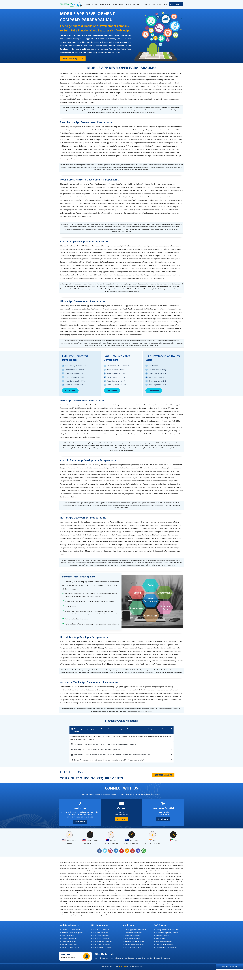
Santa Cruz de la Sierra (88, 904)
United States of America (166, 909)
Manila (98, 890)
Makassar (150, 887)
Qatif (154, 898)
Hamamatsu (109, 879)
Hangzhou (137, 879)
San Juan (144, 901)
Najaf (125, 893)
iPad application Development (134, 941)
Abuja (84, 862)
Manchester (84, 890)
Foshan (87, 876)
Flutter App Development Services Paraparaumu (144, 560)
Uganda (121, 909)
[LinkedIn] (116, 850)
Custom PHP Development (71, 929)
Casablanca (63, 871)
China (163, 871)
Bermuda (94, 868)
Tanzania (145, 906)
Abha (68, 862)
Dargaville (79, 873)
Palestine (172, 895)
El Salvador (147, 873)
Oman (145, 895)
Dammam (63, 873)
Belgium (180, 865)
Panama (66, 898)
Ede (119, 873)
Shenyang (95, 906)
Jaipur (85, 882)
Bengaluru (73, 868)
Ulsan (133, 909)
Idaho (162, 879)
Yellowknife (84, 915)
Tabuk (104, 906)
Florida (76, 876)
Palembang (165, 895)
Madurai (126, 887)
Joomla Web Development (70, 947)
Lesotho (175, 884)
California (122, 868)
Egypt (136, 873)
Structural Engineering (163, 935)
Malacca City (158, 887)
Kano (135, 882)
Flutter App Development (133, 947)
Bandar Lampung (108, 865)
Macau (100, 887)
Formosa (81, 876)
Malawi (165, 887)
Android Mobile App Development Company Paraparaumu (116, 284)
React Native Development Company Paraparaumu (77, 165)
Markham (118, 890)
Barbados (135, 865)
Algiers (178, 862)
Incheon (171, 879)
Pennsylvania (111, 898)
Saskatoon (142, 904)
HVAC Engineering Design (164, 944)
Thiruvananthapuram (81, 909)
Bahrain (87, 865)
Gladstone (180, 876)
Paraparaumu (92, 898)
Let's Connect (176, 4)
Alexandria (167, 862)
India (176, 879)
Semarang (161, 904)
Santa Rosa (105, 904)
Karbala (148, 882)
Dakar (177, 871)
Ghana (153, 876)
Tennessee (179, 906)
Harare (143, 879)
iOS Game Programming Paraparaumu (114, 445)
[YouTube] (132, 850)
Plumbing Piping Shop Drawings (166, 947)
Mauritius (70, 893)
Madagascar (119, 887)
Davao (90, 873)
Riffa (102, 901)
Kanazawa (130, 882)
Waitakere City (121, 912)
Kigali (95, 884)
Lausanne (164, 884)
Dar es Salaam (71, 873)
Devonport (108, 873)
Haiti (84, 879)
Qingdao (159, 898)
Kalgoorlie (117, 882)
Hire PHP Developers (100, 932)
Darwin (85, 873)
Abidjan (73, 862)
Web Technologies (116, 958)
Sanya (130, 904)
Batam (160, 865)
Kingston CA (111, 884)
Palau (160, 895)
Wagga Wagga (111, 912)
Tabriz (100, 906)
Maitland (144, 887)
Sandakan (77, 904)
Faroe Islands (166, 873)
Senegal (171, 904)
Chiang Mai (146, 871)
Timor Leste (108, 909)
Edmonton (131, 873)
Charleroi (128, 871)
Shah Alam (77, 906)
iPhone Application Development (135, 929)
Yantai (73, 915)
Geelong (115, 876)
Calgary (116, 868)
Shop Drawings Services (164, 941)
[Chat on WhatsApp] (143, 850)
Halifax (95, 879)
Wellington (154, 912)
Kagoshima (105, 882)
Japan (94, 882)
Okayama (133, 895)
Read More (80, 821)
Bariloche (142, 865)
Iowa (75, 882)
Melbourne (103, 893)
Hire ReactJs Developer (101, 938)
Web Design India (68, 935)
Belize (62, 868)
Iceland (158, 879)
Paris (98, 898)
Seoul (176, 904)
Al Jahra (131, 862)
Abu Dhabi (79, 862)
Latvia (152, 884)
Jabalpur (79, 882)
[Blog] (127, 850)
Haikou (80, 879)
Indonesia (63, 882)
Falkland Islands (156, 873)
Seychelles (70, 906)
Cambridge (141, 868)
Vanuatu (85, 912)
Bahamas (74, 865)
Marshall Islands (132, 890)
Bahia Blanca (81, 865)
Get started (70, 390)
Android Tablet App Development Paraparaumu (79, 503)
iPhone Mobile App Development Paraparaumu (109, 345)
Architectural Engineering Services (167, 932)
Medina (97, 893)
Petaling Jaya (127, 898)
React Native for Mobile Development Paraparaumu (132, 170)
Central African (81, 871)
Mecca (87, 893)
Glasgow (62, 879)
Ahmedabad (112, 862)
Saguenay (115, 901)
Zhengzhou (101, 915)
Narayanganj (64, 895)
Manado (71, 890)
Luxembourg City (82, 887)
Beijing (170, 865)
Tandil (140, 906)
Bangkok (122, 865)
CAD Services (140, 958)
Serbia (181, 904)
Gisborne (173, 876)
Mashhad (154, 890)
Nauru (70, 895)
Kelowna (174, 882)
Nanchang (151, 893)
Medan (92, 893)
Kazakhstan (167, 882)
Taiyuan (113, 906)
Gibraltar (167, 876)
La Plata (94, 887)
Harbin (148, 879)
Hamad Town (101, 879)
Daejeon (172, 871)
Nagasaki (110, 893)
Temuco (173, 906)
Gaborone (98, 876)
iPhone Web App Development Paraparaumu (115, 343)
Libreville (70, 887)
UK (125, 909)
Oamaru (124, 895)
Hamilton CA (130, 879)
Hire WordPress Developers (102, 941)
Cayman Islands (72, 871)
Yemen (91, 915)
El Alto (141, 873)
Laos (142, 884)
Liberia (65, 887)
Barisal (147, 865)
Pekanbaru (103, 898)
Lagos (123, 884)
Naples (177, 893)
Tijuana (102, 909)
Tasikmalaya (156, 906)
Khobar (91, 884)
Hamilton (123, 879)
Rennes (78, 901)
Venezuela (92, 912)
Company (105, 958)
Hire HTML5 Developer (101, 929)
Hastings (152, 879)
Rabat (167, 898)
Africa (106, 862)
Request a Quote (72, 58)
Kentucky (180, 882)
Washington (146, 912)
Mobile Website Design (132, 935)
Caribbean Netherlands (176, 868)
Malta (67, 890)
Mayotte (76, 893)
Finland (72, 876)
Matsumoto (171, 890)
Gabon (92, 876)
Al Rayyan (136, 862)
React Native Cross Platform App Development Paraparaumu (138, 229)
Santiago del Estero (121, 904)
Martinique (141, 890)
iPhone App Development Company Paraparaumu (109, 340)
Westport (62, 915)
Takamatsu (125, 906)
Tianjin (98, 909)
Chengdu (134, 871)
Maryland (148, 890)
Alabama (142, 862)
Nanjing (157, 893)
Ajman (122, 862)
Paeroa (155, 895)
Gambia (104, 876)
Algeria (173, 862)
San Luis (158, 901)
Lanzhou (138, 884)
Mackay (112, 887)
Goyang (75, 879)
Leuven (181, 884)
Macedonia (106, 887)
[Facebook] (99, 850)
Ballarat (100, 865)
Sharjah (89, 906)
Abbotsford (63, 862)
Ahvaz (118, 862)
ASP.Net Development (69, 938)
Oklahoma (140, 895)
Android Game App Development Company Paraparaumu (91, 448)
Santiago (112, 904)
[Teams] (138, 850)
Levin (61, 887)
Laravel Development (69, 941)
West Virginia (168, 912)
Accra (88, 862)
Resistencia (83, 901)
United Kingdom (153, 909)
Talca (130, 906)
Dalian (181, 871)
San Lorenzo (151, 901)
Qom (163, 898)
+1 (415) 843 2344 (68, 957)
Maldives (176, 887)
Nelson (81, 895)
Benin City (84, 868)
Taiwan (108, 906)
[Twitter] (105, 850)
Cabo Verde (101, 868)
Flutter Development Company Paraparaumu (77, 560)
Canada (148, 868)
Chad (88, 871)
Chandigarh (93, 871)
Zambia (95, 915)
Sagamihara (107, 901)
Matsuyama (179, 890)
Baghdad (67, 865)
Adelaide (101, 862)
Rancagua (178, 898)
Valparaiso (72, 912)
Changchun (101, 871)
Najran (130, 893)
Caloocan (128, 868)
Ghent (162, 876)
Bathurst (165, 865)
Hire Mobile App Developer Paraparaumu (74, 670)
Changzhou (121, 871)
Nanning (162, 893)
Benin (78, 868)
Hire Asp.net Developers (101, 944)
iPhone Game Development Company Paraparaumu (81, 443)
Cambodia (135, 868)
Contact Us (166, 958)
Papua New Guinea (75, 898)
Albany (157, 862)
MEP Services (160, 938)
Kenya (62, 884)
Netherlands (91, 895)
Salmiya (130, 901)
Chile (155, 871)
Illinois (167, 879)
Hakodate (89, 879)
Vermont (103, 912)
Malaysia (170, 887)
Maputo (103, 890)
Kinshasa (118, 884)
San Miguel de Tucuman (175, 901)
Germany (148, 876)
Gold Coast (69, 879)
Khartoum (86, 884)
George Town (123, 876)
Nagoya (116, 893)
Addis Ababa (94, 862)
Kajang (111, 882)
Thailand (66, 909)
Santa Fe (98, 904)
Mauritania (63, 893)
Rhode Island (96, 901)
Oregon (150, 895)
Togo (113, 909)
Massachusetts (162, 890)
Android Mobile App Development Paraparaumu (107, 711)
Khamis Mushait (77, 884)
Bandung (116, 865)
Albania (152, 862)
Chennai (139, 871)
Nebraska (75, 895)
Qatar (150, 898)
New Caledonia (111, 895)
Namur (145, 893)
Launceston (157, 884)
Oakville (118, 895)
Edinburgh (124, 873)
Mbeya (82, 893)
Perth (117, 898)
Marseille (124, 890)
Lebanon (170, 884)
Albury (162, 862)
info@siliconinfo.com (163, 814)
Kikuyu (100, 884)
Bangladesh (128, 865)
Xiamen (68, 915)
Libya (74, 887)
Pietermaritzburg (143, 898)
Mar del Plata (110, 890)
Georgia (130, 876)
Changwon (114, 871)
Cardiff (166, 868)
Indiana (180, 879)
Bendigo (66, 868)
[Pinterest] (121, 850)
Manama (77, 890)
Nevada (103, 895)
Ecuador (114, 873)
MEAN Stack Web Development (72, 932)
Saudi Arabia (149, 904)
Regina (69, 901)
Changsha (108, 871)
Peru (121, 898)
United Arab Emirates (141, 909)
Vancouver (79, 912)
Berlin (89, 868)
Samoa (139, 901)
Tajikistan (118, 906)
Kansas (140, 882)
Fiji (68, 876)
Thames (71, 909)
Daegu (167, 871)
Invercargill (70, 882)
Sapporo (135, 904)
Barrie (151, 865)
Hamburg (117, 879)
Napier (172, 893)
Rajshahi (171, 898)
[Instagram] (110, 850)
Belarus (175, 865)
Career (158, 958)
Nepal (85, 895)
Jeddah (99, 882)
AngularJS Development (69, 944)
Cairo (111, 868)
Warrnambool (138, 912)
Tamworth (136, 906)
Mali (181, 887)
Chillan (159, 871)
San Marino (164, 901)
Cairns (107, 868)
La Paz (90, 887)
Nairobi (121, 893)
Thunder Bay (91, 909)
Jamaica (89, 882)
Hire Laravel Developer (101, 935)
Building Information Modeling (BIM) (167, 929)
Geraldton (141, 876)
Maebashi (133, 887)
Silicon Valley (122, 966)
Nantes (168, 893)
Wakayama (129, 912)
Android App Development (133, 932)
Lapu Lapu (147, 884)
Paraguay (84, 898)
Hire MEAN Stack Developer (102, 947)
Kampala (123, 882)
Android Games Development (134, 944)
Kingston (105, 884)
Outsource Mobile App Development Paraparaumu (78, 709)
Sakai (126, 901)
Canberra (153, 868)
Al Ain (126, 862)
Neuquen (98, 895)
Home (97, 958)
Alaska (148, 862)
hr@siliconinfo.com (121, 814)
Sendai (167, 904)
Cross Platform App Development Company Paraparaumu (80, 224)
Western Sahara (178, 912)
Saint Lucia (121, 901)
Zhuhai (108, 915)
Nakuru (135, 893)
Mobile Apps (129, 958)
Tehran (168, 906)
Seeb (155, 904)
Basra (155, 865)
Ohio (128, 895)
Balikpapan (94, 865)
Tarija (150, 906)
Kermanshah (68, 884)
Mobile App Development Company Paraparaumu (79, 107)
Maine (139, 887)
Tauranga (163, 906)
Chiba (151, 871)
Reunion (90, 901)
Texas (61, 909)
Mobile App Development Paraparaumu (141, 110)
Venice (98, 912)
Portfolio (150, 958)
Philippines (134, 898)
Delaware (95, 873)
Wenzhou (160, 912)
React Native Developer (132, 938)
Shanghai (83, 906)
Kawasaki (154, 882)
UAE (117, 909)
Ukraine (128, 909)
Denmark (101, 873)
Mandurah (92, 890)
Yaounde (78, 915)
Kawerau (160, 882)
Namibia (140, 893)
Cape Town (160, 868)
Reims (73, 901)
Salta (135, 901)
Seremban (63, 906)
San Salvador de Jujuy (67, 904)
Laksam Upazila (130, 884)
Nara (181, 893)
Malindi (62, 890)
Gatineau (109, 876)
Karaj (144, 882)
